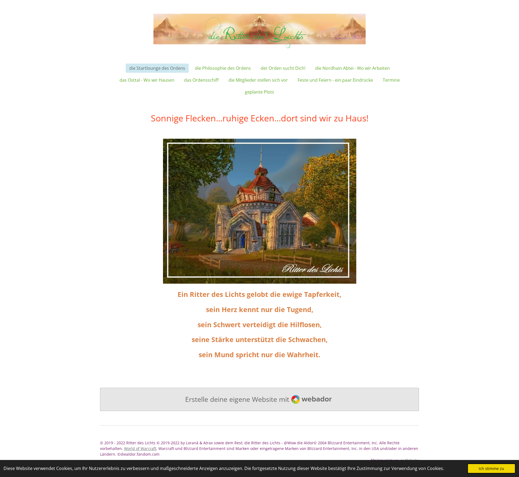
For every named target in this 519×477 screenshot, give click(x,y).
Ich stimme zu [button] (491, 468)
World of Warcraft (140, 448)
